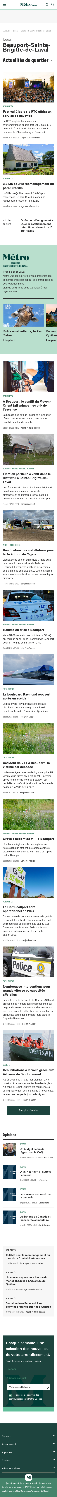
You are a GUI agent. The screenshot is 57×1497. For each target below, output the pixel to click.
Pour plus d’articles (29, 1110)
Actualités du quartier (25, 60)
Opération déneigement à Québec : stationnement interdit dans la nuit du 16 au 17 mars (37, 225)
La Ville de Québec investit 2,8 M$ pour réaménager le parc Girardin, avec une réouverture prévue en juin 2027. (24, 197)
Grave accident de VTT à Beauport (28, 838)
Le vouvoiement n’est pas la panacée (35, 1195)
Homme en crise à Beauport (23, 629)
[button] (4, 5)
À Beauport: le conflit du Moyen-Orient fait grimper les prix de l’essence (27, 405)
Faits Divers (8, 689)
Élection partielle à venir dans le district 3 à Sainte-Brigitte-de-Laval (27, 477)
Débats (23, 1144)
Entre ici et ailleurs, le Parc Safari (23, 333)
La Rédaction (43, 1179)
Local (15, 31)
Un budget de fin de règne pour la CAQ (32, 1150)
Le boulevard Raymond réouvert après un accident (26, 696)
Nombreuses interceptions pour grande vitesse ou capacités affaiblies (26, 990)
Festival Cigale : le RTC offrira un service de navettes (27, 113)
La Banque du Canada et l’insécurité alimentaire (35, 1218)
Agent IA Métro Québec (31, 137)
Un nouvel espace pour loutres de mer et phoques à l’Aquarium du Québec (26, 1280)
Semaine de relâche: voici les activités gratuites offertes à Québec (28, 1304)
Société (6, 1065)
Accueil (6, 31)
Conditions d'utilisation (30, 1491)
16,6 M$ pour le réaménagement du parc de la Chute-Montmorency (28, 1256)
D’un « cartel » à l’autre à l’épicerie (35, 1173)
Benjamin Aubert (28, 503)
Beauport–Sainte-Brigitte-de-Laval (18, 468)
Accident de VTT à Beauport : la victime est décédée (26, 764)
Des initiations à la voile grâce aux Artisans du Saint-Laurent (28, 1071)
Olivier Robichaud (45, 1157)
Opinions (9, 1134)
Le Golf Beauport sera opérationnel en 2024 (19, 908)
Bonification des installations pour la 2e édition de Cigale (28, 552)
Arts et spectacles (12, 545)
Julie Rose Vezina (28, 647)
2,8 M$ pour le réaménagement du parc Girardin (28, 185)
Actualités (8, 106)
